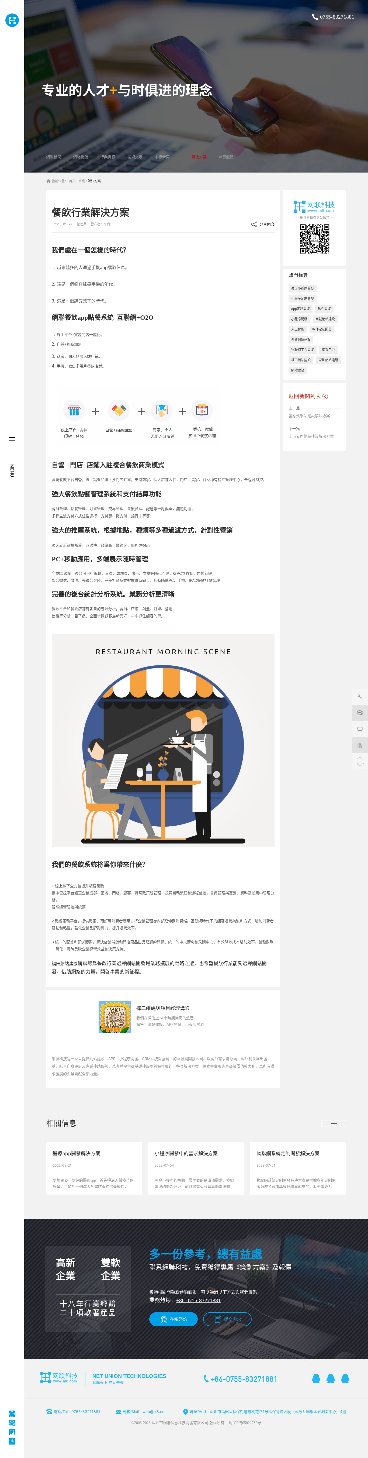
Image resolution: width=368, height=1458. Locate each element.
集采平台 (328, 350)
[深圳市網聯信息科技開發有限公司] (12, 20)
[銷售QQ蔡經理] (316, 1378)
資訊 (81, 181)
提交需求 (232, 1319)
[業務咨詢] (360, 713)
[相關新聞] (334, 1123)
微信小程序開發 (302, 288)
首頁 (72, 181)
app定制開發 (300, 309)
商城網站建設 (325, 319)
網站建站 (297, 370)
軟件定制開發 (322, 329)
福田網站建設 (65, 963)
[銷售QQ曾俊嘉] (345, 1378)
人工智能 (297, 329)
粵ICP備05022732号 (245, 1423)
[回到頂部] (360, 761)
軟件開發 (324, 309)
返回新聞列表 (305, 396)
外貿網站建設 (301, 340)
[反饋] (360, 729)
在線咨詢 (178, 1319)
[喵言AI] (12, 1423)
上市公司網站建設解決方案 (311, 436)
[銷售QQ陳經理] (330, 1378)
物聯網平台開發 (302, 350)
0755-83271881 (337, 17)
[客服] (360, 697)
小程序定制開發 (302, 299)
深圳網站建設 (328, 360)
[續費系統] (12, 1432)
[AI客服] (12, 1414)
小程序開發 (299, 319)
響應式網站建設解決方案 (309, 415)
